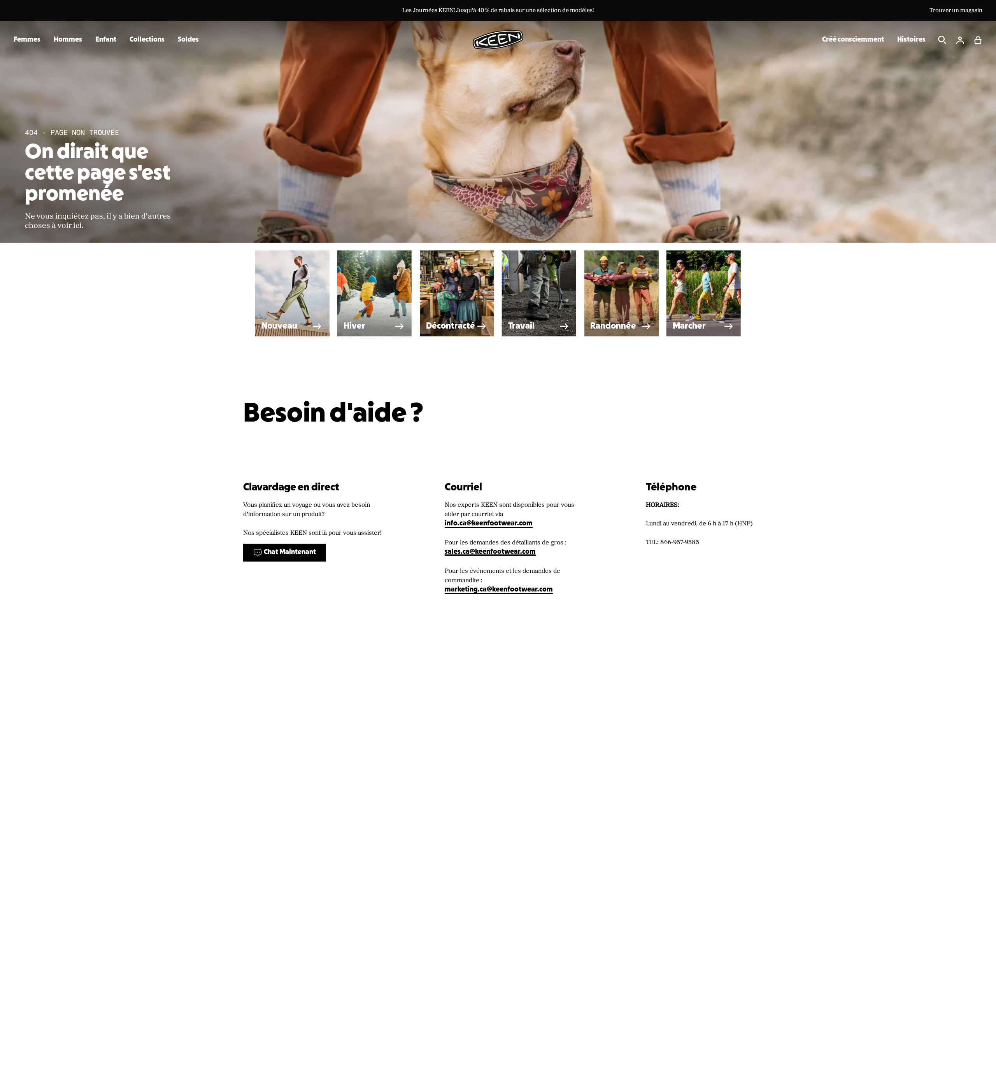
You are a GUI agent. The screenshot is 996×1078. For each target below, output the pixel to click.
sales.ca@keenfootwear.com (490, 552)
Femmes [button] (27, 40)
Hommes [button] (68, 40)
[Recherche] (942, 40)
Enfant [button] (105, 40)
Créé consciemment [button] (853, 40)
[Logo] (498, 39)
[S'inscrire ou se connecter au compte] (960, 40)
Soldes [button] (188, 40)
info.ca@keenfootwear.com (489, 523)
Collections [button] (147, 40)
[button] (978, 40)
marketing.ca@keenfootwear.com (499, 589)
